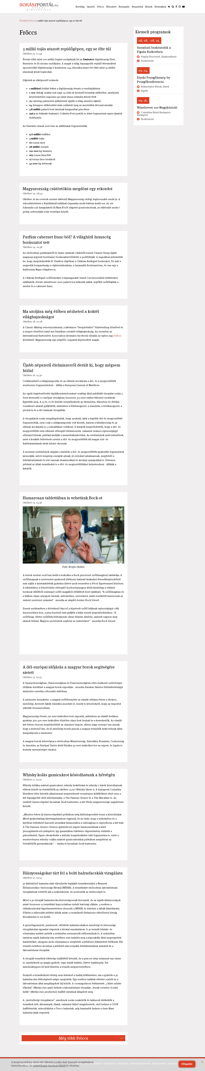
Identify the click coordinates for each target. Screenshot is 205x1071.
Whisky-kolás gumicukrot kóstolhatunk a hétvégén (69, 775)
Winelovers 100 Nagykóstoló (157, 107)
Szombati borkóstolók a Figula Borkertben (154, 49)
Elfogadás (187, 1064)
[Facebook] (176, 6)
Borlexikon (160, 6)
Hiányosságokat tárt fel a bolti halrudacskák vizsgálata (73, 873)
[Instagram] (179, 6)
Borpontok (137, 6)
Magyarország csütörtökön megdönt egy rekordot (67, 188)
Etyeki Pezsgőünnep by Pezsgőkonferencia (153, 79)
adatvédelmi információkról (49, 1065)
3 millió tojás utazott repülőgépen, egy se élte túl (67, 49)
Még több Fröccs (73, 1038)
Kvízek (148, 6)
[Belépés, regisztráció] (169, 6)
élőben (117, 335)
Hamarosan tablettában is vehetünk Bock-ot (62, 498)
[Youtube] (183, 6)
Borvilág (80, 6)
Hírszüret (111, 6)
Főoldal (23, 20)
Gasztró (91, 6)
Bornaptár (124, 6)
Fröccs (100, 6)
